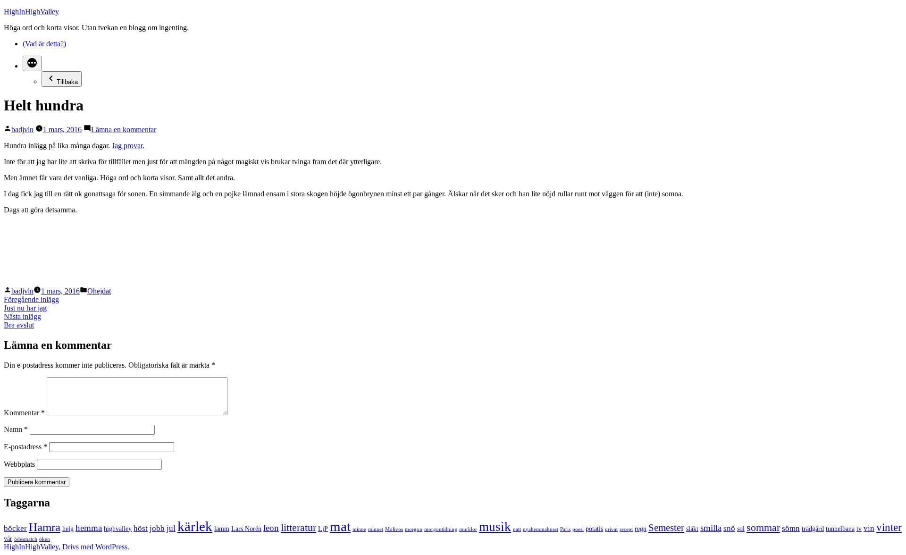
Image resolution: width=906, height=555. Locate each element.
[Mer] (32, 63)
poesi (578, 529)
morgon (413, 529)
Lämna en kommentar (123, 130)
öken (44, 539)
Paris (565, 529)
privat (611, 529)
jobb (157, 528)
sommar (763, 527)
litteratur (298, 527)
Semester (666, 527)
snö (729, 528)
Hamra (44, 527)
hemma (89, 528)
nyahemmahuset (540, 529)
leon (271, 528)
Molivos (394, 529)
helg (68, 528)
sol (741, 528)
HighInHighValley (31, 12)
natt (517, 529)
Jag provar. (128, 146)
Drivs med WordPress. (95, 547)
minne (359, 529)
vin (869, 528)
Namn (16, 429)
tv (859, 528)
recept (626, 529)
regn (640, 528)
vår (8, 538)
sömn (791, 528)
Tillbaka (67, 81)
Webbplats (19, 464)
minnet (375, 529)
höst (141, 528)
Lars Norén (246, 528)
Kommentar (24, 413)
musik (495, 527)
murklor (468, 529)
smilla (710, 528)
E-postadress (25, 447)
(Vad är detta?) (44, 44)
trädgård (813, 528)
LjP (323, 528)
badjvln (22, 130)
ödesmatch (25, 539)
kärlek (194, 526)
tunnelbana (840, 528)
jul (171, 528)
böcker (15, 528)
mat (340, 526)
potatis (594, 528)
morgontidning (440, 529)
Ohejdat (99, 291)
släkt (692, 528)
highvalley (118, 528)
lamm (221, 528)
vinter (889, 527)
